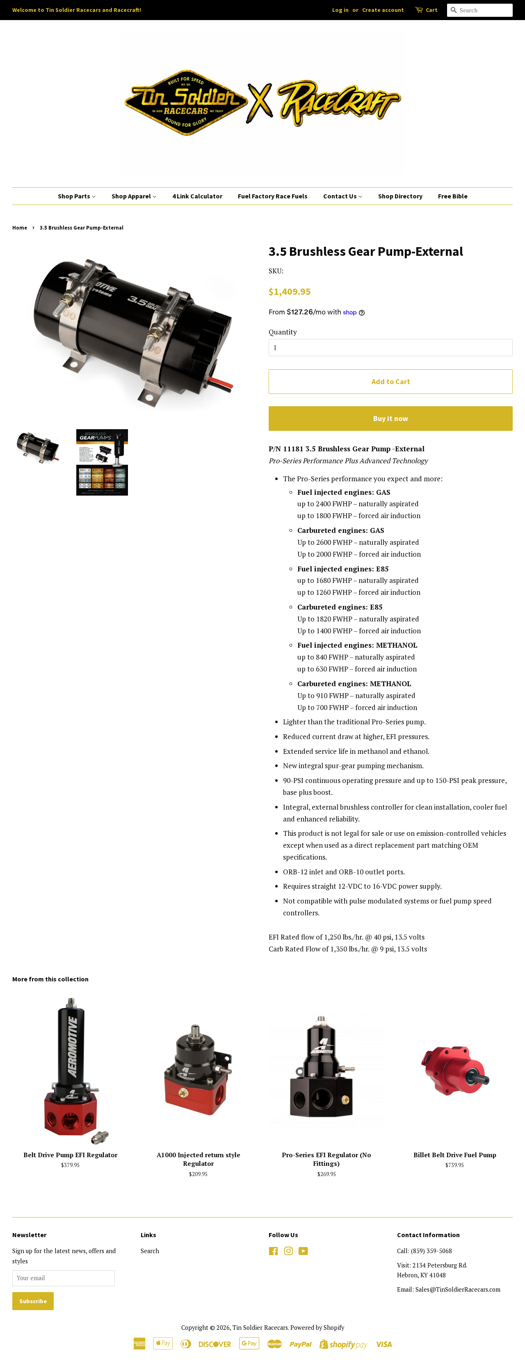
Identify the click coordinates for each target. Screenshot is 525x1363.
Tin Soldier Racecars (260, 1327)
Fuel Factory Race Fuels (273, 196)
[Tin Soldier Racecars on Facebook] (273, 1252)
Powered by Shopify (317, 1327)
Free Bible (453, 196)
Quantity (283, 332)
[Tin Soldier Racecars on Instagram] (288, 1252)
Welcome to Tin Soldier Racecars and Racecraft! (76, 10)
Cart (432, 10)
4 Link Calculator (197, 196)
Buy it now (390, 418)
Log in (340, 10)
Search (150, 1251)
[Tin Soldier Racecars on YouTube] (303, 1252)
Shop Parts (74, 196)
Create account (383, 10)
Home (19, 227)
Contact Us (340, 196)
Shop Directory (400, 196)
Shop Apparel (132, 196)
